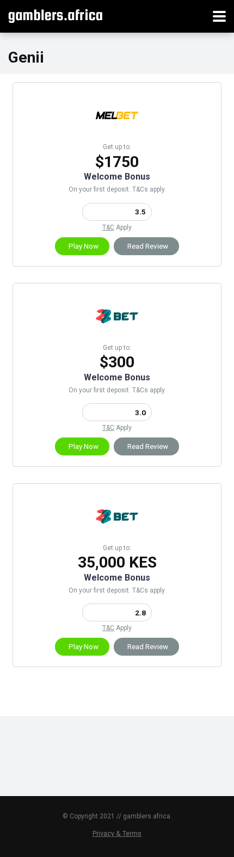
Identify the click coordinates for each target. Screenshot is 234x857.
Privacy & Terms (117, 833)
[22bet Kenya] (117, 535)
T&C (108, 227)
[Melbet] (117, 134)
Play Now (83, 246)
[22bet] (117, 335)
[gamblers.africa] (55, 15)
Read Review (147, 246)
